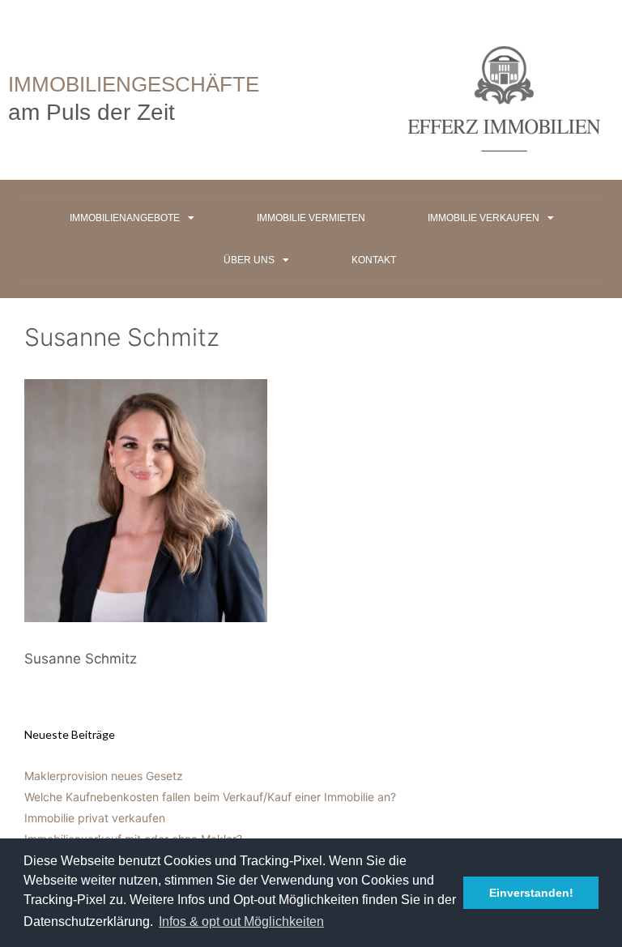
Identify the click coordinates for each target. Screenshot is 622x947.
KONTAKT (373, 260)
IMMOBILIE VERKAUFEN (483, 218)
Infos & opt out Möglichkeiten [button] (241, 921)
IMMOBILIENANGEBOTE (125, 218)
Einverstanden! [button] (531, 892)
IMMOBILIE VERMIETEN (311, 218)
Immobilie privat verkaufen (94, 818)
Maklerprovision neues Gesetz (103, 776)
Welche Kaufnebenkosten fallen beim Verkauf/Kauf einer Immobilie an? (210, 797)
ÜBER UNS (249, 260)
